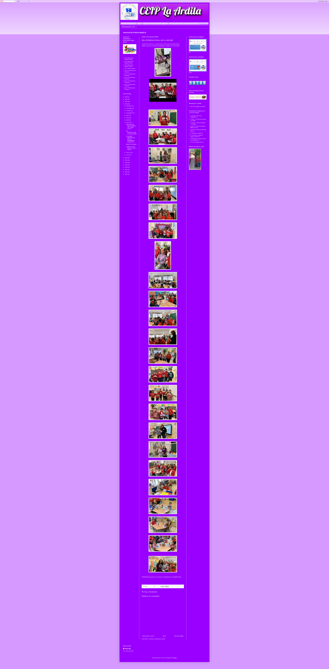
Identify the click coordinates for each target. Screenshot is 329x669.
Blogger (174, 658)
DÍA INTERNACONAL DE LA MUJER (131, 132)
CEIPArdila (128, 648)
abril (127, 120)
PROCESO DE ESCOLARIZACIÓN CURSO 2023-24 (131, 126)
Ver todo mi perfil (128, 651)
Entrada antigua (178, 636)
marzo (128, 122)
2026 (126, 97)
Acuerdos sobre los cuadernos (196, 116)
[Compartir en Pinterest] (168, 586)
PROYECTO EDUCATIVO (129, 24)
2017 (126, 169)
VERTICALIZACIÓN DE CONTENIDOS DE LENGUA (184, 24)
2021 (126, 160)
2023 (126, 104)
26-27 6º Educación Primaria (129, 88)
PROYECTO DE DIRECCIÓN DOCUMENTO (155, 24)
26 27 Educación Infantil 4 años (128, 62)
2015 (126, 174)
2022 (126, 158)
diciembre (129, 106)
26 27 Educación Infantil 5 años (128, 65)
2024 (126, 101)
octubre (128, 110)
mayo (128, 117)
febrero (128, 152)
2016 (126, 172)
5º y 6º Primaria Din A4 (196, 142)
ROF (139, 24)
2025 (126, 99)
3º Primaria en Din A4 (196, 133)
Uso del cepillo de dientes (197, 106)
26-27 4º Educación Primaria (129, 81)
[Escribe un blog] (163, 586)
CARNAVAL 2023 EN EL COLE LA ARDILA (131, 148)
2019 (126, 165)
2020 (126, 162)
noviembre (129, 108)
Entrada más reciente (148, 636)
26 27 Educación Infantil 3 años (128, 58)
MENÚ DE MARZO (131, 144)
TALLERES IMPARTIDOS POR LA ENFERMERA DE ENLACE (130, 139)
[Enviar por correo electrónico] (161, 586)
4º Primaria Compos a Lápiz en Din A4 (196, 135)
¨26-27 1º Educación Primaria (129, 71)
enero (128, 155)
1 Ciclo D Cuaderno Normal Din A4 (198, 130)
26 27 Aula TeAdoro (129, 68)
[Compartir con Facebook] (166, 586)
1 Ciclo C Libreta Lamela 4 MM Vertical (197, 126)
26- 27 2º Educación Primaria (129, 74)
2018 (126, 167)
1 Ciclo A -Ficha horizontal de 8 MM (198, 119)
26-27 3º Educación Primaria (129, 78)
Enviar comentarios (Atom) (157, 639)
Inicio (164, 636)
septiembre (129, 113)
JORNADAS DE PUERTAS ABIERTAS (134, 32)
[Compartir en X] (165, 586)
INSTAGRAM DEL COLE (128, 27)
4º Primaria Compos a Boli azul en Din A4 (198, 139)
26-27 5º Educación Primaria (129, 85)
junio (127, 115)
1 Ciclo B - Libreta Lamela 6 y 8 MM (197, 123)
